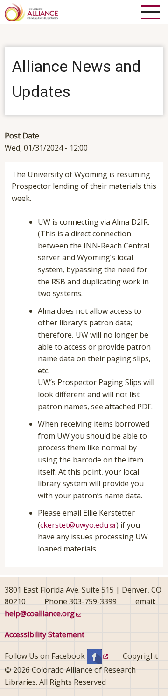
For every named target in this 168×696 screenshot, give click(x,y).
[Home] (31, 11)
